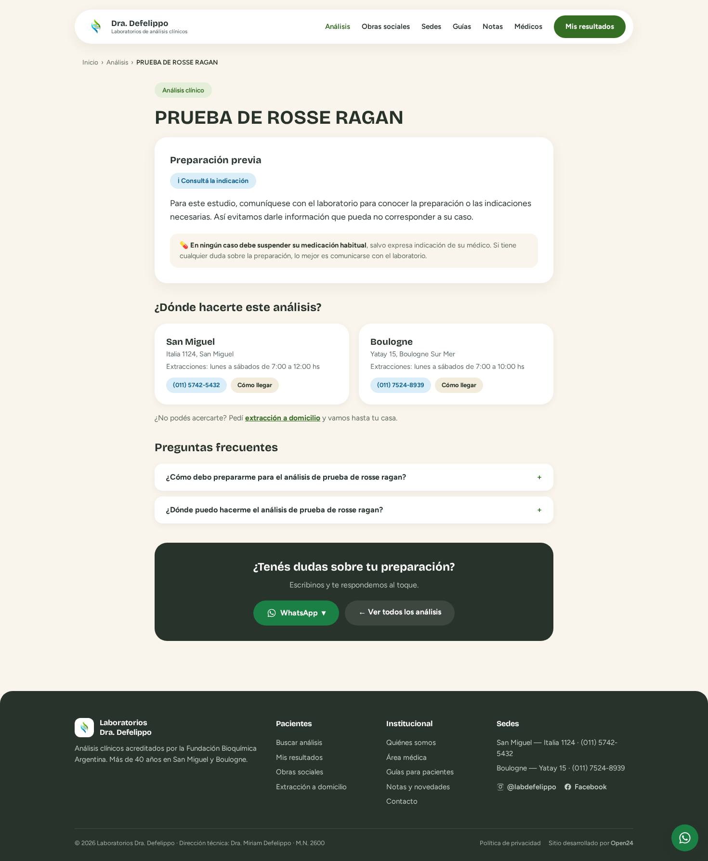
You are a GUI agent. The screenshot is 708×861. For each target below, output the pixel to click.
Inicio (90, 62)
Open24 (622, 843)
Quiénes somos (411, 742)
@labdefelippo (531, 787)
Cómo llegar (254, 385)
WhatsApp (303, 612)
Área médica (406, 757)
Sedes (431, 26)
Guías (462, 26)
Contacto (402, 801)
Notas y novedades (418, 787)
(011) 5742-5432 (196, 385)
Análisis (337, 26)
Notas (493, 26)
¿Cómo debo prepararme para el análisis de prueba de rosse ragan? (354, 477)
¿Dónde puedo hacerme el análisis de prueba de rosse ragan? (354, 509)
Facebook (591, 787)
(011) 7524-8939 (400, 385)
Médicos (528, 26)
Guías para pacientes (420, 772)
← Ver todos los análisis (399, 611)
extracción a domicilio (282, 417)
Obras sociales (386, 26)
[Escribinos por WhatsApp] (684, 837)
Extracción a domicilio (311, 787)
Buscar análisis (299, 742)
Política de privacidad (510, 843)
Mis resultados (589, 26)
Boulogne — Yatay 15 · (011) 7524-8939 (561, 768)
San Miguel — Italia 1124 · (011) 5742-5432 (557, 748)
